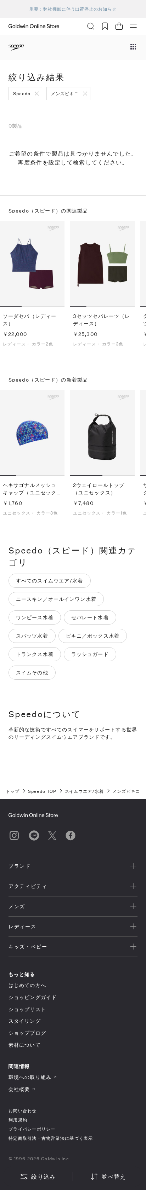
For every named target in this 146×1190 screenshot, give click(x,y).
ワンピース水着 (35, 617)
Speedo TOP (42, 791)
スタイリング (25, 1020)
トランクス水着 (35, 654)
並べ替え (113, 1176)
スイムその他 (32, 672)
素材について (25, 1044)
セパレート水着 (90, 617)
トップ (12, 791)
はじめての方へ (27, 985)
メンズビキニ (65, 93)
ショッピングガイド (33, 997)
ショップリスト (27, 1009)
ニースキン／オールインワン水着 (56, 599)
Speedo (21, 93)
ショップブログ (27, 1032)
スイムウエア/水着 (84, 791)
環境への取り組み (30, 1077)
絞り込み (43, 1176)
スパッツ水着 (32, 635)
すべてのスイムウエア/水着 (49, 580)
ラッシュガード (90, 654)
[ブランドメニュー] (133, 47)
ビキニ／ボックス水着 (92, 635)
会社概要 (19, 1089)
